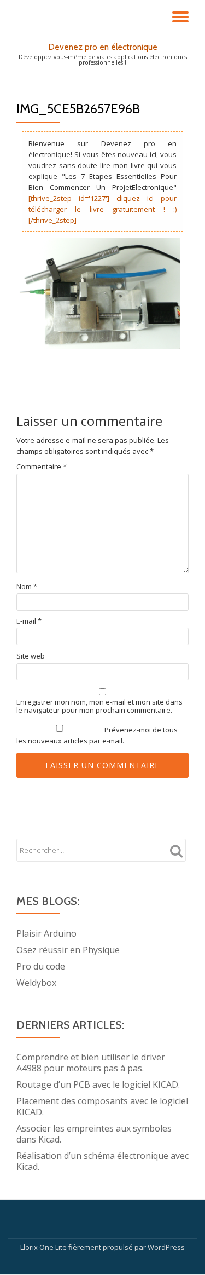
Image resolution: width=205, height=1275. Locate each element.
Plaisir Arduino (46, 933)
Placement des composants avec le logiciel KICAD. (102, 1106)
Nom (26, 586)
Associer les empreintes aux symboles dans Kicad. (94, 1133)
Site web (30, 656)
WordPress (166, 1247)
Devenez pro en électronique (102, 47)
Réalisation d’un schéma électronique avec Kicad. (102, 1161)
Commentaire (41, 467)
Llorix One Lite (44, 1247)
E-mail (29, 621)
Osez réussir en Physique (68, 950)
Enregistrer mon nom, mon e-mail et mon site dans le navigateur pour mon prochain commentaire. (99, 706)
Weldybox (36, 983)
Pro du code (40, 966)
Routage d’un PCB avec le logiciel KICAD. (98, 1084)
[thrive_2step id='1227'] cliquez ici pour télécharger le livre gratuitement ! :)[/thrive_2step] (102, 209)
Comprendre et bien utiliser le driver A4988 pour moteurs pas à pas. (90, 1062)
